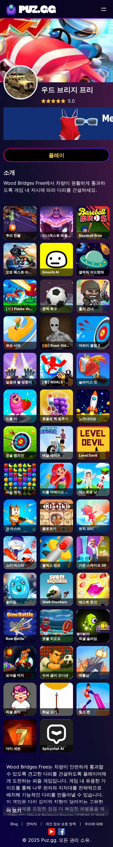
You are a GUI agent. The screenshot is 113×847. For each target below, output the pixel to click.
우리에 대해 (94, 824)
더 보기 (13, 810)
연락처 (31, 824)
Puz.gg (48, 840)
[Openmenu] (104, 9)
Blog (14, 824)
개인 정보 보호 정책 (60, 824)
